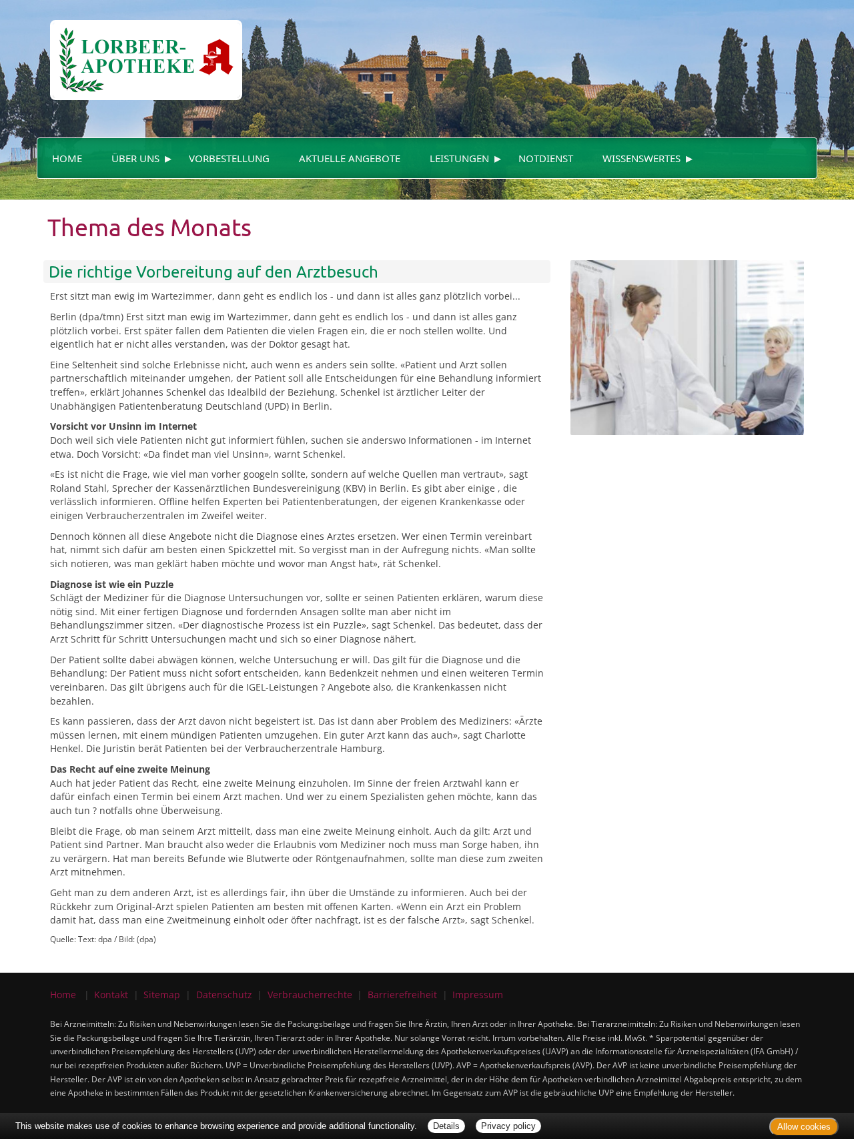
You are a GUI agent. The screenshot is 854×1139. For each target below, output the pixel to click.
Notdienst (545, 158)
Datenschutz (224, 994)
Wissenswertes (641, 158)
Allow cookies (804, 1127)
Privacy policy (508, 1126)
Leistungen (459, 158)
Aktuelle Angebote (349, 158)
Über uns (135, 158)
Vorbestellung (229, 158)
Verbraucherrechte (310, 994)
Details (446, 1126)
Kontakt (111, 994)
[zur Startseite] (139, 49)
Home (67, 158)
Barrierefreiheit (402, 994)
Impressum (477, 994)
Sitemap (161, 994)
